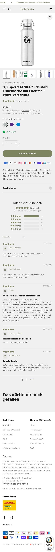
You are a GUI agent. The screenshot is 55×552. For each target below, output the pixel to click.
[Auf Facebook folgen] (4, 517)
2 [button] (26, 380)
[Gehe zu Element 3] (23, 74)
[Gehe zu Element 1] (6, 74)
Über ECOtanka (37, 443)
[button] (9, 101)
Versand (25, 111)
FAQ (32, 448)
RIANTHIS (38, 544)
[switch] (49, 548)
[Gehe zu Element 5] (40, 74)
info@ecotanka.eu (33, 488)
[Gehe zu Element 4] (32, 74)
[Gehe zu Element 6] (49, 74)
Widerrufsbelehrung (11, 448)
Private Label (36, 434)
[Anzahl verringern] (6, 143)
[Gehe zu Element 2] (15, 74)
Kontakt (6, 425)
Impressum (7, 434)
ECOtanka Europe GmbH (14, 83)
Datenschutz (8, 443)
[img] (8, 244)
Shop (32, 425)
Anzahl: (6, 138)
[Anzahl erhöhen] (16, 143)
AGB (5, 439)
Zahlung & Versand (11, 430)
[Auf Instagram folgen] (11, 517)
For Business (36, 430)
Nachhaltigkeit (36, 439)
